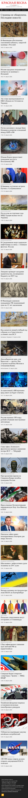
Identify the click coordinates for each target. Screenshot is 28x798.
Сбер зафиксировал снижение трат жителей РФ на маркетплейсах (12, 646)
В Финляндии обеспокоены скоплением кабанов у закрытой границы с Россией (13, 42)
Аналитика (17, 10)
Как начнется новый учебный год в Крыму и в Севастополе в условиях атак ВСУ (14, 332)
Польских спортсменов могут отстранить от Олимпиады (12, 618)
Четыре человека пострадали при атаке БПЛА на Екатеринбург (14, 591)
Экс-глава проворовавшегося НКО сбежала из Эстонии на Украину (12, 100)
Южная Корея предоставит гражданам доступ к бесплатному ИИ (11, 159)
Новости (7, 10)
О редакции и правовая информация (9, 791)
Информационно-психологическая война (11, 96)
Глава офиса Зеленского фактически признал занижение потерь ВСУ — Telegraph (13, 448)
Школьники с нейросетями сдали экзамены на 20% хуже (14, 564)
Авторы (24, 10)
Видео (12, 10)
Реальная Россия (5, 588)
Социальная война (5, 67)
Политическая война (6, 126)
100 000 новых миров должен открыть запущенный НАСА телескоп (12, 761)
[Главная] (14, 4)
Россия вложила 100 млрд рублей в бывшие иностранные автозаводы (13, 419)
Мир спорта (4, 615)
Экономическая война (6, 155)
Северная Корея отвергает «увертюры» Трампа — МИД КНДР (12, 675)
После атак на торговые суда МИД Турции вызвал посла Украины (12, 215)
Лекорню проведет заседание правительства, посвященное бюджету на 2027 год (12, 273)
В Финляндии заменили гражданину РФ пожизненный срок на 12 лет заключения (12, 302)
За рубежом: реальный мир (7, 38)
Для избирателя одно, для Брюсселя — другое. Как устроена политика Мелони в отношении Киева (12, 362)
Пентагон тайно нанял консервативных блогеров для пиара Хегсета (12, 536)
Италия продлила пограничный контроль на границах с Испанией (13, 71)
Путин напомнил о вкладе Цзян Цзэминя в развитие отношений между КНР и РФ (13, 130)
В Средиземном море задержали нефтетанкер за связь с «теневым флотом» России (14, 244)
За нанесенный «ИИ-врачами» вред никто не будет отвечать (13, 391)
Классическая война (6, 211)
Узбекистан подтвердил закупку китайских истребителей (13, 733)
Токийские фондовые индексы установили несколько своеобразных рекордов (13, 704)
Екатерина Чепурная (6, 337)
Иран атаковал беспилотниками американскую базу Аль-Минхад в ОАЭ (14, 507)
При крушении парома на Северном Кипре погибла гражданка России (11, 477)
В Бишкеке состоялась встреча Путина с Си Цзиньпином (13, 187)
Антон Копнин (4, 368)
